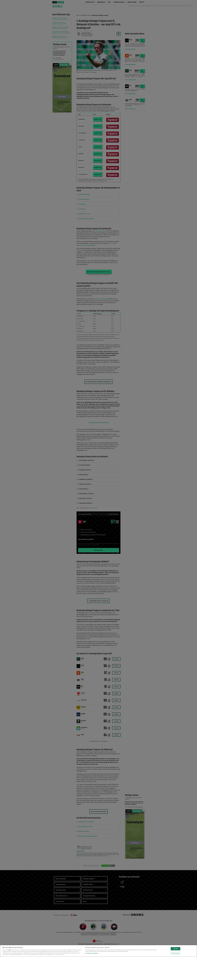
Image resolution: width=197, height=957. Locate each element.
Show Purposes (175, 953)
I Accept (175, 948)
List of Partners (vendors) (91, 953)
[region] (98, 951)
